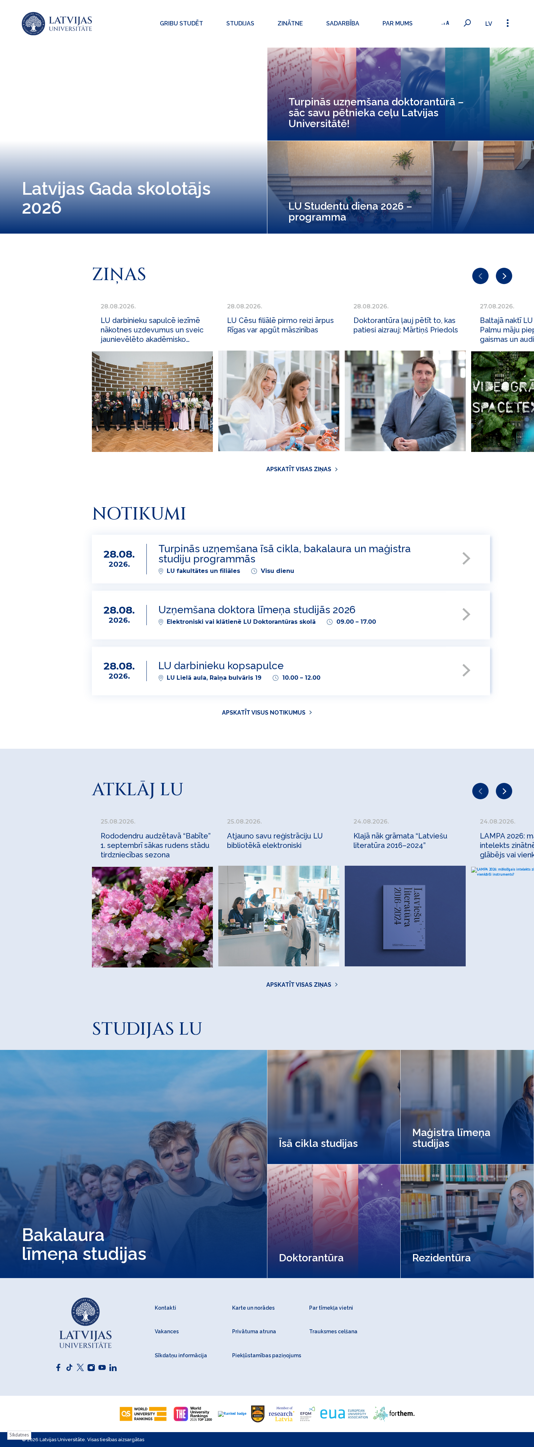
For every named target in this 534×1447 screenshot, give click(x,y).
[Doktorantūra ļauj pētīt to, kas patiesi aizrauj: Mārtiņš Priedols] (405, 401)
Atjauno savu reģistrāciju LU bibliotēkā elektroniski (275, 841)
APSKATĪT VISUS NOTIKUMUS (264, 712)
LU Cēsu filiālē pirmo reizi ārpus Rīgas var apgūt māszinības (280, 325)
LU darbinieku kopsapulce (221, 666)
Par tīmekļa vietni (331, 1308)
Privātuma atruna (254, 1331)
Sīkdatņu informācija (181, 1355)
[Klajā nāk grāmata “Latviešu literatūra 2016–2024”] (405, 916)
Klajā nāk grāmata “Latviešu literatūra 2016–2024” (400, 841)
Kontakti (165, 1308)
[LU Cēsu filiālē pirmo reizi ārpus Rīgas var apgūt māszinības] (278, 401)
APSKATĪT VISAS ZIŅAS (298, 469)
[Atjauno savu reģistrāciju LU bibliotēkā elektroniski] (278, 916)
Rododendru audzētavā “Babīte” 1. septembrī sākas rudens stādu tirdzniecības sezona (156, 845)
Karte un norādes (253, 1308)
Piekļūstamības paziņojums (266, 1355)
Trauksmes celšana (333, 1331)
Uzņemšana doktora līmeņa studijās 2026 (257, 610)
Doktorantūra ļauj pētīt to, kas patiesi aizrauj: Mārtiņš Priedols (405, 325)
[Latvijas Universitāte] (57, 24)
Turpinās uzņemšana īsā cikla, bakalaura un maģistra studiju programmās (284, 554)
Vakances (167, 1331)
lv (488, 23)
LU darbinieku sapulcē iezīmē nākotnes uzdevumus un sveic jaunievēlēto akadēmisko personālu (152, 330)
